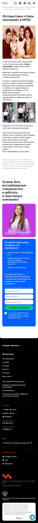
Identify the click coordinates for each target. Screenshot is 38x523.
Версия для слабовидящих (24, 3)
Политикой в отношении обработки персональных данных (18, 317)
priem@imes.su (7, 423)
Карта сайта (6, 376)
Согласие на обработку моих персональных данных (18, 313)
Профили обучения (10, 345)
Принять (19, 518)
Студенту (5, 362)
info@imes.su (7, 429)
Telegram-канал (11, 457)
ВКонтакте (9, 464)
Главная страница (8, 7)
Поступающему (8, 359)
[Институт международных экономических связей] (5, 3)
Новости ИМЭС (30, 7)
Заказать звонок (8, 413)
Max (6, 460)
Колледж (5, 366)
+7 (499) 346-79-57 (9, 410)
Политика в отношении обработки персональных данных (15, 395)
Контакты (5, 373)
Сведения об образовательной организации (13, 386)
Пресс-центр (20, 7)
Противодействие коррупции (13, 381)
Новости (5, 369)
